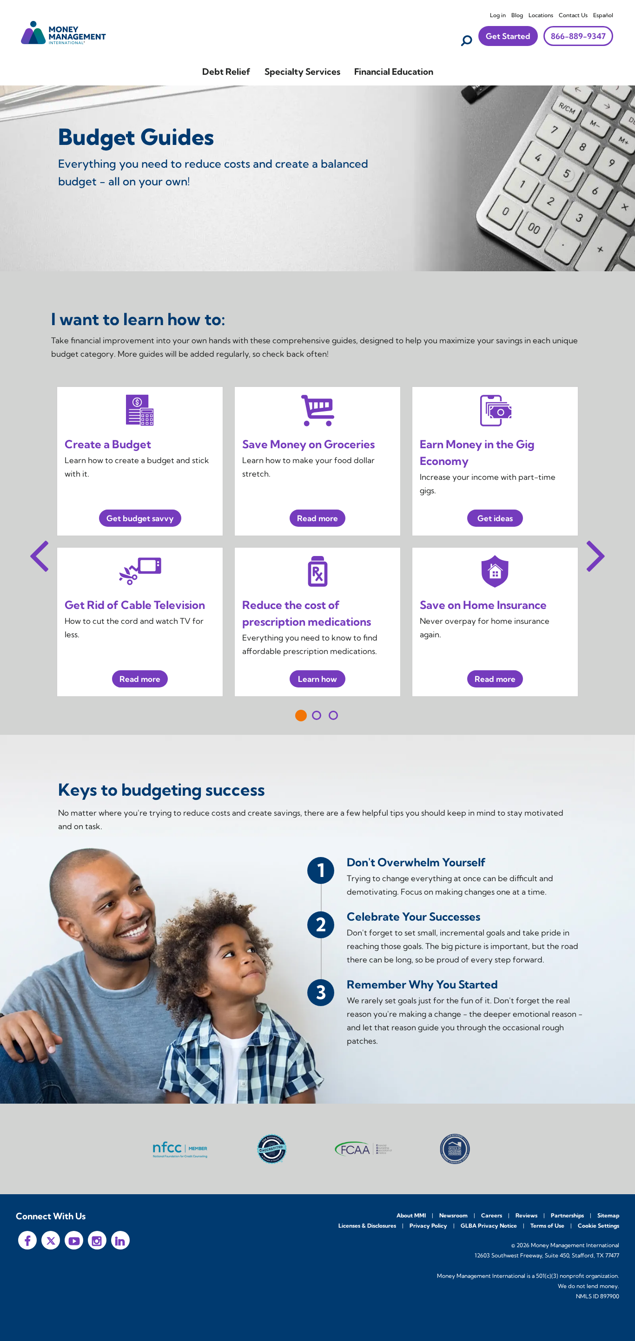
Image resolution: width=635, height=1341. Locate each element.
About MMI (411, 1215)
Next (596, 553)
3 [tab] (333, 715)
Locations (541, 15)
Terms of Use (547, 1225)
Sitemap (608, 1215)
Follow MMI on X (50, 1240)
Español (603, 15)
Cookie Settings (598, 1225)
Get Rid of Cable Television (135, 605)
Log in (498, 15)
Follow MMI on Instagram (97, 1240)
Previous (39, 553)
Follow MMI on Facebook (27, 1240)
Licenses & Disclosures (367, 1225)
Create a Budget (108, 444)
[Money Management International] (63, 31)
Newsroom (453, 1215)
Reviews (526, 1215)
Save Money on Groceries (308, 444)
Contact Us (573, 15)
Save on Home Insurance (483, 605)
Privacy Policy (428, 1225)
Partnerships (567, 1215)
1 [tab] (301, 715)
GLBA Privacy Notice (489, 1225)
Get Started (508, 36)
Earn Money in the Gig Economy (477, 452)
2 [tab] (316, 715)
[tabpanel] (317, 541)
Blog (517, 15)
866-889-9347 (578, 36)
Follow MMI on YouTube (74, 1240)
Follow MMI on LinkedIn (120, 1240)
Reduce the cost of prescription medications (306, 613)
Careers (491, 1215)
